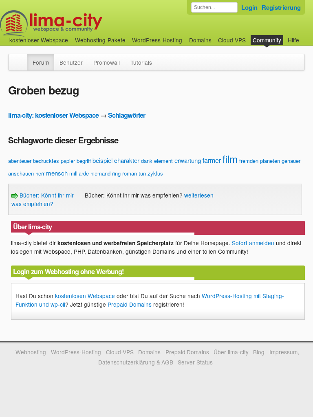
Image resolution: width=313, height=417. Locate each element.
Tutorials (141, 62)
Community (267, 40)
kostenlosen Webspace (85, 296)
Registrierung (281, 7)
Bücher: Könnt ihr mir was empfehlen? (42, 199)
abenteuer (19, 161)
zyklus (155, 173)
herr (39, 173)
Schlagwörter (126, 115)
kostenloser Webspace (38, 40)
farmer (212, 160)
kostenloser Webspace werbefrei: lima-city (81, 23)
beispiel (102, 160)
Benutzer (71, 62)
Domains (200, 40)
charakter (126, 160)
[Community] (22, 58)
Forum (41, 62)
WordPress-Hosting (157, 40)
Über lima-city (231, 352)
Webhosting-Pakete (100, 40)
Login (249, 7)
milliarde (79, 173)
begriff (84, 161)
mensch (57, 173)
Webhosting (30, 352)
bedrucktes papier (54, 161)
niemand (100, 173)
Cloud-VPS (232, 40)
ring (116, 173)
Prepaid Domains (130, 304)
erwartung (187, 160)
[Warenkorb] (306, 36)
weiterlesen (199, 195)
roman (129, 173)
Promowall (106, 62)
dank (146, 161)
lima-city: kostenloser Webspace (53, 115)
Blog (259, 352)
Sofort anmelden (253, 243)
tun (142, 173)
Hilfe (293, 40)
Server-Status (195, 362)
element (163, 161)
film (230, 158)
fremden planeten (259, 161)
